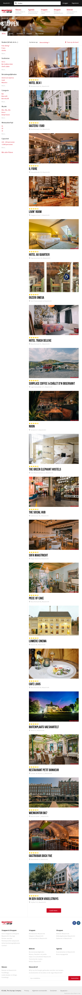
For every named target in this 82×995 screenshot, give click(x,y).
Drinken (20, 33)
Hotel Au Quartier (39, 254)
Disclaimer (53, 991)
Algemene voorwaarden (39, 991)
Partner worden (7, 938)
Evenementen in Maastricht (65, 952)
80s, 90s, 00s (6, 110)
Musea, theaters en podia (38, 954)
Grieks (4, 50)
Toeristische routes (35, 959)
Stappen (32, 930)
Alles (4, 33)
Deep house (6, 115)
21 (2, 131)
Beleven (32, 949)
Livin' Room (35, 211)
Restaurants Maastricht (37, 934)
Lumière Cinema (37, 641)
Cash (3, 80)
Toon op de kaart (73, 42)
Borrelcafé (5, 99)
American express (8, 78)
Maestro (4, 82)
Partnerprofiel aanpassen (10, 941)
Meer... (4, 53)
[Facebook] (74, 923)
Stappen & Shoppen (9, 930)
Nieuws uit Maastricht (9, 970)
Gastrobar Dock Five (40, 855)
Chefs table (6, 66)
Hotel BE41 (35, 83)
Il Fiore (33, 168)
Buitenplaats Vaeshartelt (44, 727)
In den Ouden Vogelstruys (43, 898)
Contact (4, 945)
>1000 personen (7, 144)
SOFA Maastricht (38, 555)
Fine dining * (6, 46)
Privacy (26, 991)
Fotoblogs (5, 977)
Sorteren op (33, 42)
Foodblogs (5, 973)
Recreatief (39, 33)
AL (2, 126)
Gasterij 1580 (36, 125)
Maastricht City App (8, 936)
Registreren (75, 3)
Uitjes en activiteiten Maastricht (40, 957)
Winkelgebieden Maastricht (65, 936)
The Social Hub (37, 512)
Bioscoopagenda (62, 954)
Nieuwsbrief (33, 967)
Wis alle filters (7, 152)
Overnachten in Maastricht (38, 938)
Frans (3, 48)
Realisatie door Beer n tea (72, 993)
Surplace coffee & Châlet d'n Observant (52, 383)
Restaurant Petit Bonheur (44, 770)
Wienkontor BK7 (38, 813)
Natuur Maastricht (35, 961)
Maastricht (6, 3)
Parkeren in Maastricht (64, 938)
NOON (32, 426)
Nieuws (4, 967)
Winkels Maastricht (62, 934)
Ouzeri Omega (36, 297)
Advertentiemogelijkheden (11, 943)
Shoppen (59, 930)
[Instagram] (78, 923)
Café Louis (35, 684)
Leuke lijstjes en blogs (9, 975)
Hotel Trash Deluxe (40, 340)
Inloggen (65, 3)
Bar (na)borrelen (7, 64)
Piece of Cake (36, 598)
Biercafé (4, 96)
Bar (3, 94)
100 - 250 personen (8, 142)
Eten (11, 33)
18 (2, 128)
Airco (3, 62)
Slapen (29, 33)
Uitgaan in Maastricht (36, 936)
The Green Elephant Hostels (45, 469)
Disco (3, 112)
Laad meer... (53, 910)
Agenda (59, 949)
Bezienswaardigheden (36, 952)
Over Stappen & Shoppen (10, 934)
